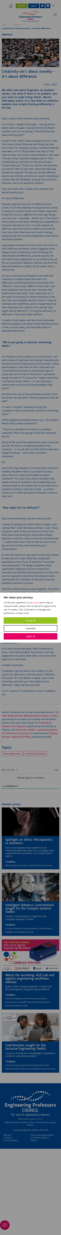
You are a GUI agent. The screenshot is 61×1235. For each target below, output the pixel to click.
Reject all (30, 636)
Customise (30, 628)
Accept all (30, 620)
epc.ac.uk (34, 602)
